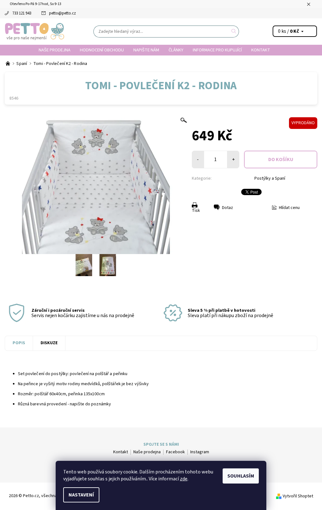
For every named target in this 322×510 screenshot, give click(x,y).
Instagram (199, 452)
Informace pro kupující (217, 50)
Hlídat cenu (289, 208)
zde (183, 478)
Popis (19, 343)
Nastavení (81, 494)
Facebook (175, 452)
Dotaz (227, 208)
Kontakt (260, 50)
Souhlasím (240, 475)
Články (176, 50)
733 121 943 (21, 13)
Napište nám (146, 50)
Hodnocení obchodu (102, 50)
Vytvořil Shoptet (298, 496)
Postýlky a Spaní (269, 178)
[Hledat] (234, 32)
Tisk (196, 210)
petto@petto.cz (62, 13)
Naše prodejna (54, 50)
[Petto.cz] (34, 31)
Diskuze (49, 343)
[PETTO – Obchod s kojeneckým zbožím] (8, 64)
